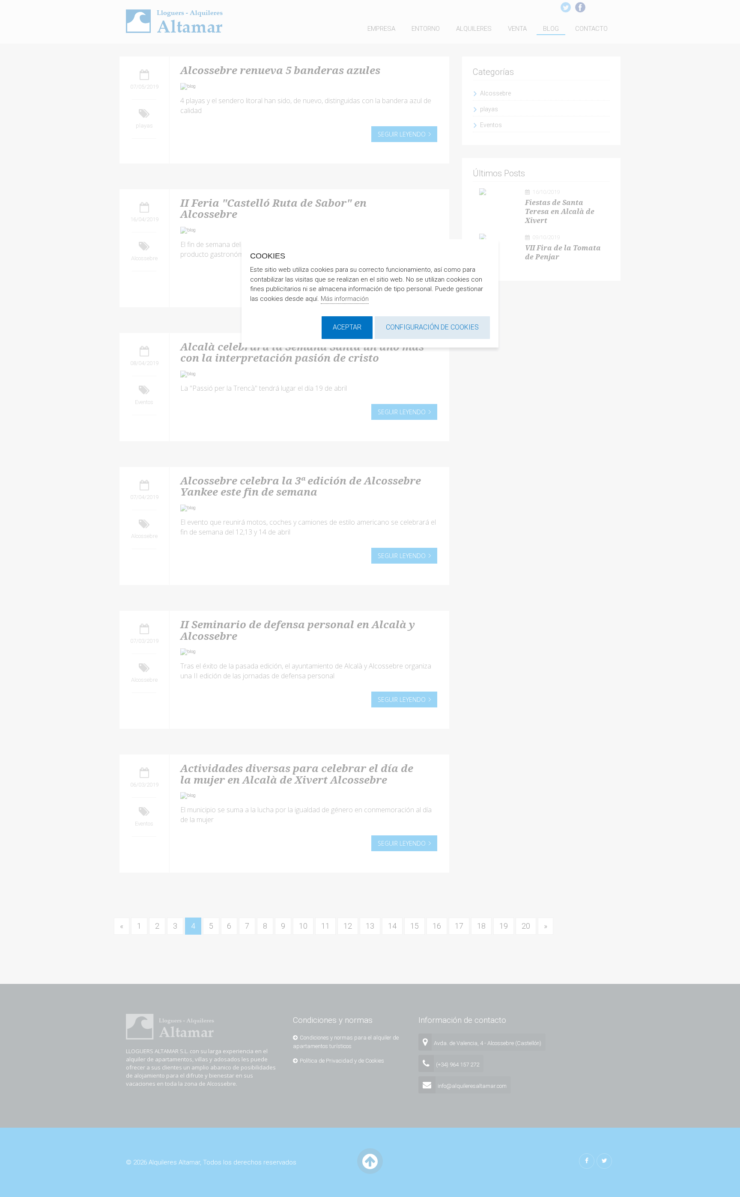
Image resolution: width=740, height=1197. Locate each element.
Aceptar (347, 327)
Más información (345, 299)
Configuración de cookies (432, 327)
